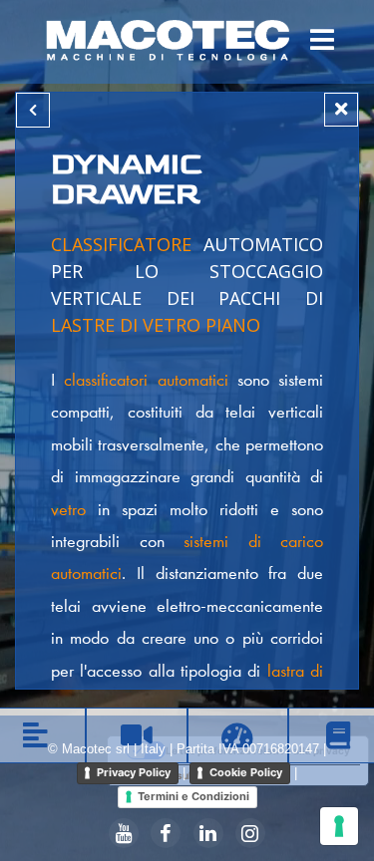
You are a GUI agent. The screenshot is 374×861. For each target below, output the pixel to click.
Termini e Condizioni (193, 796)
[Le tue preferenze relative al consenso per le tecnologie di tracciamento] (339, 826)
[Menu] (299, 39)
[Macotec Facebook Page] (166, 833)
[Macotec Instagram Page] (250, 833)
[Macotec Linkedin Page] (208, 833)
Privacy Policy (134, 772)
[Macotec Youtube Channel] (124, 833)
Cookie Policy (245, 772)
